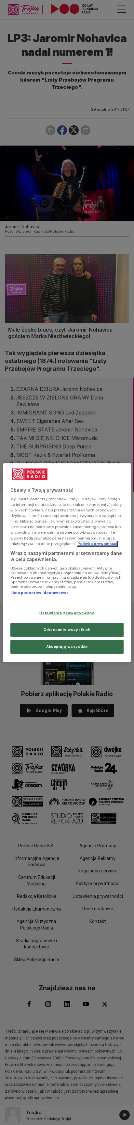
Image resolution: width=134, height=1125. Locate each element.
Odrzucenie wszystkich (67, 629)
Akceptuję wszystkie (67, 646)
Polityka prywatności (97, 543)
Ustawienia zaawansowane (66, 613)
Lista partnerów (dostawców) (39, 592)
